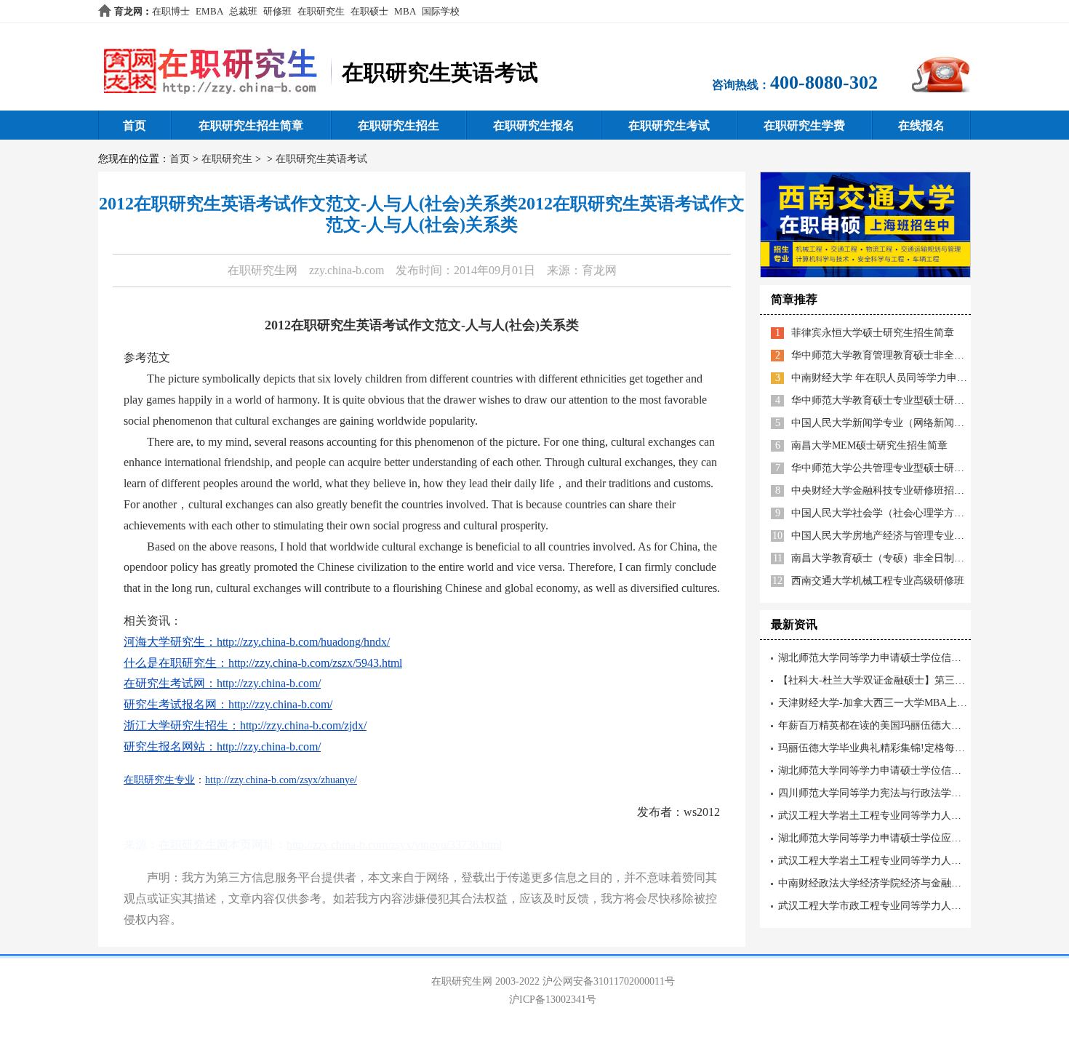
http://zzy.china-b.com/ (269, 683)
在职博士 (171, 11)
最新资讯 (794, 624)
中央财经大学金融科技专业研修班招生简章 (888, 490)
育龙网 (128, 11)
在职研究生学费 (804, 125)
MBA (405, 11)
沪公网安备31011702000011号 (608, 981)
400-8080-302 (824, 82)
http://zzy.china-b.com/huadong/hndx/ (303, 642)
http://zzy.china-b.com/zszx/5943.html (315, 663)
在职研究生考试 (669, 125)
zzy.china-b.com (346, 270)
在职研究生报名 (533, 125)
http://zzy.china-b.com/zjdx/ (303, 725)
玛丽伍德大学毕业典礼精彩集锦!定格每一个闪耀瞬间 (897, 747)
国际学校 (441, 11)
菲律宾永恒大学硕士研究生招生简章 (872, 332)
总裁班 (243, 11)
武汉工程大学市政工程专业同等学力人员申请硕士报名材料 (910, 905)
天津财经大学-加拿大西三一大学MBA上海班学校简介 (898, 702)
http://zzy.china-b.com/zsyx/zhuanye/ (281, 779)
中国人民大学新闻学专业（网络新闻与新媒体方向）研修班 (923, 422)
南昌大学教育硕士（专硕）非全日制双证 (882, 558)
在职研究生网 (262, 270)
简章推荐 (794, 299)
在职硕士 (369, 11)
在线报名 (921, 125)
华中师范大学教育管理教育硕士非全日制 (882, 355)
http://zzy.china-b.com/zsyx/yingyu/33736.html (394, 844)
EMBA (209, 11)
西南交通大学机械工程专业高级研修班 (877, 580)
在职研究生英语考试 (321, 158)
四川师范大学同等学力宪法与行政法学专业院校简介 (895, 793)
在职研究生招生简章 (251, 125)
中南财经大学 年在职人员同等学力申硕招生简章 (899, 377)
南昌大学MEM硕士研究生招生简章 (869, 445)
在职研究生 (321, 11)
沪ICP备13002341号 (552, 999)
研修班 (277, 11)
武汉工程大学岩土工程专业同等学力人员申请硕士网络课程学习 (920, 860)
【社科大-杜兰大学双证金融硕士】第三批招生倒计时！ (902, 680)
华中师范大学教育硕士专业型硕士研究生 (882, 400)
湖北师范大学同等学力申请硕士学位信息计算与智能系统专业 (915, 770)
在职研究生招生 (398, 125)
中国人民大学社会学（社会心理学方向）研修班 (898, 513)
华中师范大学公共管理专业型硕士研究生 (882, 468)
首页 (134, 125)
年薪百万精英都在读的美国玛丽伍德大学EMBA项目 (894, 725)
